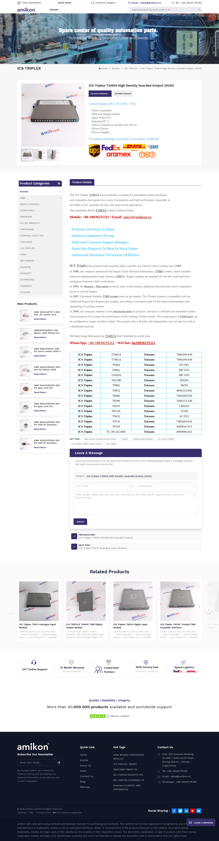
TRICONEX (26, 242)
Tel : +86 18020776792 (188, 2)
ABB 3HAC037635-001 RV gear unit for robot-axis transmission (47, 404)
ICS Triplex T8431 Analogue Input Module (37, 626)
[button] (208, 610)
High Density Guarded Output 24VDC (100, 439)
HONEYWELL (27, 210)
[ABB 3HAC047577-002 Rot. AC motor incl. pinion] (26, 315)
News (83, 770)
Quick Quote (64, 2)
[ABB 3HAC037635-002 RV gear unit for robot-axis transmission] (26, 389)
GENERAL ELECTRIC (32, 235)
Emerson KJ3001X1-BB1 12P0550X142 (126, 787)
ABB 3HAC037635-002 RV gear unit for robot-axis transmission (47, 386)
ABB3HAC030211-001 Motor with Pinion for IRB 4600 (47, 331)
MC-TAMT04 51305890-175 (128, 780)
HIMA (23, 254)
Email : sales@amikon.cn (146, 2)
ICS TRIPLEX (130, 68)
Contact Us (86, 776)
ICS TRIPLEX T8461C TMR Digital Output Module (84, 626)
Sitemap (85, 787)
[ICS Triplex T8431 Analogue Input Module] (39, 601)
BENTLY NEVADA (29, 204)
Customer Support (105, 2)
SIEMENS (25, 267)
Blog (82, 781)
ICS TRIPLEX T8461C (125, 764)
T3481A (125, 439)
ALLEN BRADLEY (30, 223)
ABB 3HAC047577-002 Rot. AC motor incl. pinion (47, 313)
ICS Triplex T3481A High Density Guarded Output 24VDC (119, 475)
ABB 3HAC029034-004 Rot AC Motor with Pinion (47, 368)
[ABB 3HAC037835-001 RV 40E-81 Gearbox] (26, 444)
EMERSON (26, 216)
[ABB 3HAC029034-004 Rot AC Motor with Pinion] (26, 370)
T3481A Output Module (143, 439)
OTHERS (25, 292)
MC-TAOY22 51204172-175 (128, 774)
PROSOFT (25, 273)
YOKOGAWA (27, 229)
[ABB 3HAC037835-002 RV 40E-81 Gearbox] (26, 425)
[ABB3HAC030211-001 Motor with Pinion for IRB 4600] (26, 334)
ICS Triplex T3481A (166, 439)
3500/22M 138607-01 (125, 769)
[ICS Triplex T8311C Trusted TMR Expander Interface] (180, 601)
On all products (72, 671)
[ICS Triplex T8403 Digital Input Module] (133, 601)
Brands (54, 9)
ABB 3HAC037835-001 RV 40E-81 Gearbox (47, 441)
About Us (85, 765)
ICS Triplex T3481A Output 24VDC (86, 444)
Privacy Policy (44, 812)
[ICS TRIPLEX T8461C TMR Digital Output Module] (86, 601)
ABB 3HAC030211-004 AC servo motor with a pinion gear (47, 350)
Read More (40, 319)
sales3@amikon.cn (137, 217)
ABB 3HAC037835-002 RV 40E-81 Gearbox (47, 423)
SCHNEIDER (27, 279)
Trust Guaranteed (31, 2)
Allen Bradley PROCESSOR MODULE (128, 756)
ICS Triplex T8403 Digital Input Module (130, 626)
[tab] (82, 182)
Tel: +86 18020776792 (174, 771)
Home (104, 68)
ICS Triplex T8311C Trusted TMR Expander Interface (177, 626)
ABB (22, 197)
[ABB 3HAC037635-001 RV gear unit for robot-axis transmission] (26, 407)
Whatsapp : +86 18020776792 (179, 781)
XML (31, 812)
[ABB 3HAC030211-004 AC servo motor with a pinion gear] (26, 352)
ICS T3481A (111, 444)
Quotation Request (123, 94)
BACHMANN (27, 260)
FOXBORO (26, 286)
